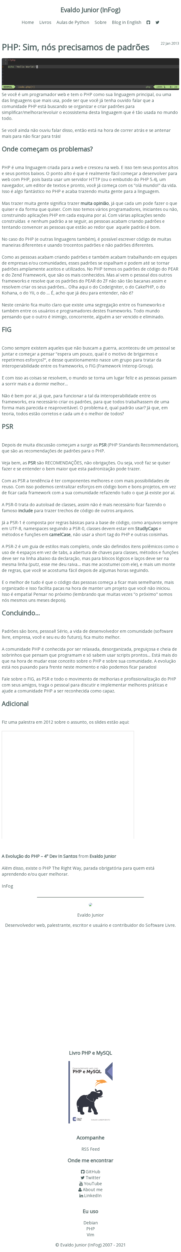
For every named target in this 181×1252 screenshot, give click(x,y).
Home (28, 22)
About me (92, 1189)
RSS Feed (90, 1149)
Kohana (9, 293)
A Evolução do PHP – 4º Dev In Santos (39, 856)
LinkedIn (92, 1195)
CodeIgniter (111, 287)
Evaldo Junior (103, 856)
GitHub (92, 1172)
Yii (32, 293)
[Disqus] (90, 988)
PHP (90, 1229)
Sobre (101, 22)
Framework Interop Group (124, 366)
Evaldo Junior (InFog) (90, 9)
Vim (90, 1235)
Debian (90, 1223)
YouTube (92, 1184)
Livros (45, 22)
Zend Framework (29, 275)
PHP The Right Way (61, 868)
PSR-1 (16, 522)
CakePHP (144, 287)
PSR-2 (11, 546)
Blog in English (126, 22)
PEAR (173, 269)
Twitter (92, 1178)
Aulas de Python (73, 22)
